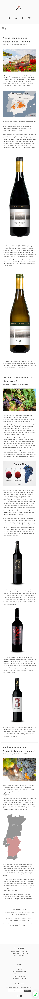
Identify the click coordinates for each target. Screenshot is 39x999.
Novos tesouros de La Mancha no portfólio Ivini (19, 912)
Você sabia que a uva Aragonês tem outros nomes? (19, 924)
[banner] (19, 8)
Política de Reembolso (19, 974)
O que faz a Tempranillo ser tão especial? (19, 918)
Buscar (19, 964)
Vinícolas (19, 969)
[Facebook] (18, 996)
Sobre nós (19, 967)
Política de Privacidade (19, 971)
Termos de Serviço (19, 976)
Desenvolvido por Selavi (19, 978)
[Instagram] (21, 996)
